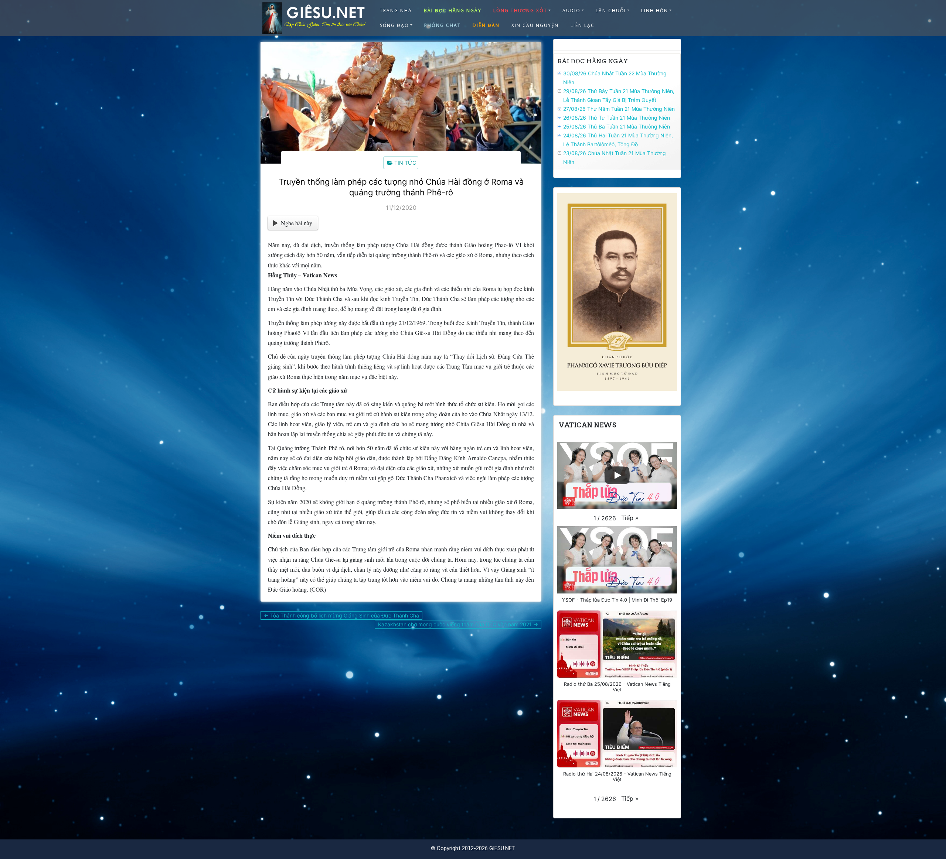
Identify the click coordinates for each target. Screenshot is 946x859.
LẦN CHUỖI (611, 10)
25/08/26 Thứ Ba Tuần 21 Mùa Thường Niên (616, 126)
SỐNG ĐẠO (394, 25)
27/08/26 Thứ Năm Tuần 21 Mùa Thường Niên (619, 109)
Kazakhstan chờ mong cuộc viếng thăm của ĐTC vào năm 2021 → (458, 624)
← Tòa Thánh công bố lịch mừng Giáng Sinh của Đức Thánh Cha (341, 615)
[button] (629, 517)
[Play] (617, 475)
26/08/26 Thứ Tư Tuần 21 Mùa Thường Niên (616, 117)
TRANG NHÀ (396, 10)
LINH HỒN (654, 10)
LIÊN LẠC (583, 25)
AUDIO (571, 10)
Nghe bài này (296, 223)
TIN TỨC (405, 163)
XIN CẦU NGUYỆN (535, 25)
